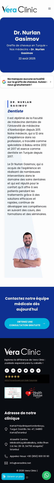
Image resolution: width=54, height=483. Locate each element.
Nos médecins (19, 49)
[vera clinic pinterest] (38, 370)
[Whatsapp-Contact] (46, 475)
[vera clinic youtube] (19, 370)
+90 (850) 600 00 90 (38, 456)
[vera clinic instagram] (13, 370)
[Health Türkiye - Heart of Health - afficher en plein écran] (34, 392)
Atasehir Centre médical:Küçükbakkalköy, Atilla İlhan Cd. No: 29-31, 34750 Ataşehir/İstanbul (29, 444)
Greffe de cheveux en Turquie (26, 45)
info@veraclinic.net (20, 462)
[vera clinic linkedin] (32, 370)
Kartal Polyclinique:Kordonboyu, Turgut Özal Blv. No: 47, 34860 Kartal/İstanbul (27, 429)
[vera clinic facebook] (6, 370)
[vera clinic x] (25, 370)
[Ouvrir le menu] (27, 477)
